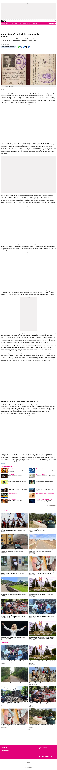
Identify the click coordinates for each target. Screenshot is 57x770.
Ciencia (19, 23)
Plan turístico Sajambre (10, 1)
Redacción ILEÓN (4, 531)
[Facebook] (21, 47)
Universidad (24, 23)
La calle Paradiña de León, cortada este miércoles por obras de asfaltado (13, 683)
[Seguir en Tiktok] (48, 756)
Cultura (11, 23)
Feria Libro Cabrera (26, 1)
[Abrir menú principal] (55, 20)
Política (7, 23)
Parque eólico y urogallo (21, 1)
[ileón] (8, 747)
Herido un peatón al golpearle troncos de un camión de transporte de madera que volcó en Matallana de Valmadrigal (42, 551)
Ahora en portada (4, 510)
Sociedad (15, 23)
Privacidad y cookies (28, 764)
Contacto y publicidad (28, 767)
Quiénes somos (28, 760)
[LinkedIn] (29, 47)
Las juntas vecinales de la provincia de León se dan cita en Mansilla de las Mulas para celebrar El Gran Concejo (14, 529)
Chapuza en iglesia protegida (33, 1)
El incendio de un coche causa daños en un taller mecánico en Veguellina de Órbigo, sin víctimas (12, 550)
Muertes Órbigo (16, 1)
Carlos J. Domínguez (4, 596)
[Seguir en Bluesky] (39, 756)
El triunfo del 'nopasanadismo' (36, 683)
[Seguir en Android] (39, 748)
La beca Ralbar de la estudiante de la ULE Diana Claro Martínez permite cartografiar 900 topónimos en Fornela (42, 615)
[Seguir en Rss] (51, 756)
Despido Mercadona (39, 1)
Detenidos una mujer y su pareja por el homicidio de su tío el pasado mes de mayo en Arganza (42, 529)
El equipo (28, 762)
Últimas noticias (4, 642)
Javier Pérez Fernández (33, 684)
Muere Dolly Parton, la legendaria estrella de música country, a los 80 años (13, 637)
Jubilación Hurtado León (49, 1)
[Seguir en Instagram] (45, 756)
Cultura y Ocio (3, 463)
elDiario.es (2, 639)
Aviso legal (28, 765)
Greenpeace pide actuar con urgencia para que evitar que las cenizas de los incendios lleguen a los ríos (14, 703)
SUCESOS (44, 1)
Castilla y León (34, 23)
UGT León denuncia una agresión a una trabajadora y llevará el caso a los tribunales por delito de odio (41, 572)
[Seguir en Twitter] (41, 756)
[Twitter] (26, 47)
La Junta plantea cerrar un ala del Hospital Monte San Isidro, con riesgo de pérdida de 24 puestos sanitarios (41, 637)
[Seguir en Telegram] (43, 756)
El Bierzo (28, 23)
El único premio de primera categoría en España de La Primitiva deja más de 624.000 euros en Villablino (13, 572)
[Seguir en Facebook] (42, 756)
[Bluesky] (24, 47)
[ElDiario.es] (52, 23)
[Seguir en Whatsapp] (50, 756)
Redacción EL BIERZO (32, 617)
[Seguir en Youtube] (47, 756)
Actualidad (3, 23)
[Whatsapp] (19, 47)
